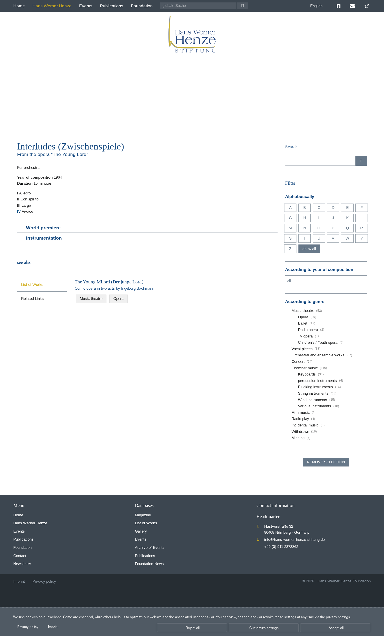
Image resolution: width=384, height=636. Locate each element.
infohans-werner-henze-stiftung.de (294, 539)
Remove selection (326, 462)
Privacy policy (27, 626)
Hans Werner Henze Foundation (344, 581)
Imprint (53, 626)
